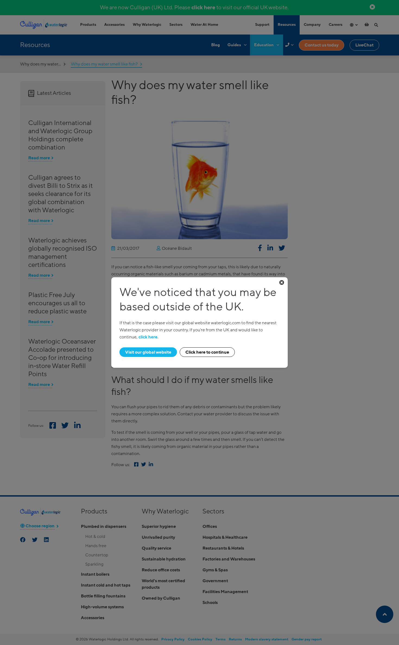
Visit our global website (148, 352)
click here (147, 337)
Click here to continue (207, 352)
